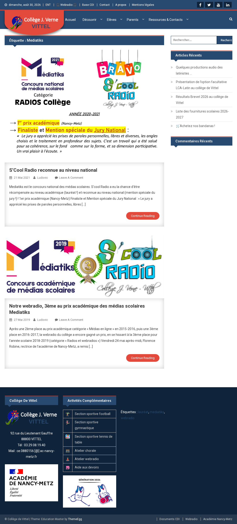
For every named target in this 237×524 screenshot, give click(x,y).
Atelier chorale (85, 450)
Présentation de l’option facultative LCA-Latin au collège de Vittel (201, 85)
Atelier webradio (87, 459)
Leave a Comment (71, 177)
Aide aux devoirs (87, 467)
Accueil (70, 20)
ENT (48, 4)
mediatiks (157, 412)
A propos (120, 4)
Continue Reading (143, 216)
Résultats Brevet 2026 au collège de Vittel (202, 100)
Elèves (111, 20)
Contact (105, 4)
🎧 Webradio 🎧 (66, 4)
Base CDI (88, 4)
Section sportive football (92, 414)
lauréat (143, 412)
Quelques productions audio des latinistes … (199, 70)
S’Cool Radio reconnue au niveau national (53, 170)
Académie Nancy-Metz (217, 519)
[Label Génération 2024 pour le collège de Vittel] (89, 491)
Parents (132, 20)
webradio (127, 418)
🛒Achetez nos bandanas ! (195, 126)
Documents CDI (169, 519)
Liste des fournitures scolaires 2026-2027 (202, 114)
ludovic (42, 177)
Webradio (191, 519)
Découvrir (90, 20)
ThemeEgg (75, 519)
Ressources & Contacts (166, 20)
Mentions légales (143, 4)
